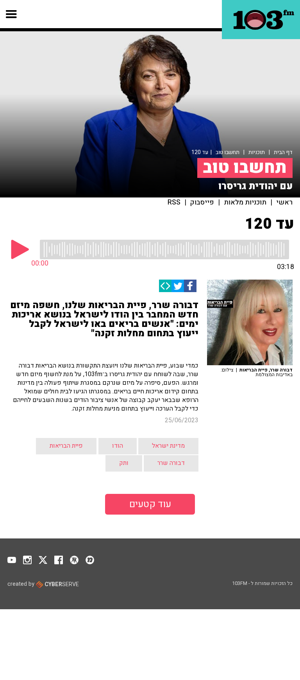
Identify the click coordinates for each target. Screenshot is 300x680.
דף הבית (283, 152)
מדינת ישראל (168, 445)
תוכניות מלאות (245, 202)
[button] (11, 14)
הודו (117, 445)
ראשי (284, 202)
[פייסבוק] (190, 286)
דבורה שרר (171, 463)
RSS (174, 202)
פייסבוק (202, 202)
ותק (124, 463)
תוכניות (256, 152)
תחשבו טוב (227, 152)
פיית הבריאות (66, 445)
